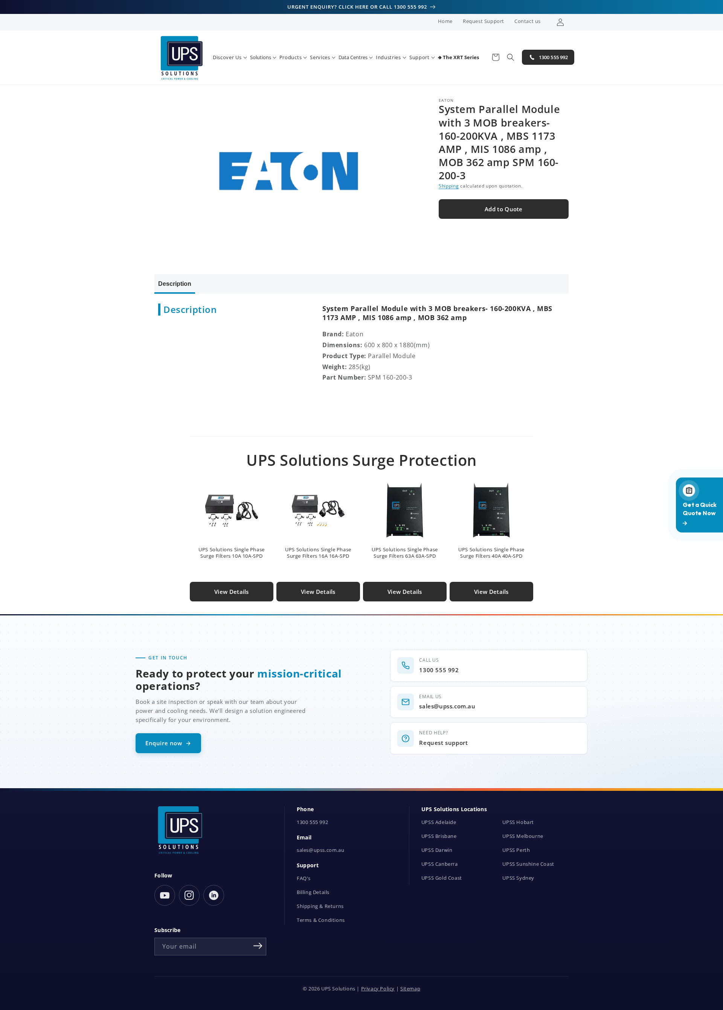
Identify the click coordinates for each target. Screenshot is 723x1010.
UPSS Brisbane (439, 836)
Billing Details (313, 892)
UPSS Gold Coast (441, 878)
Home (445, 21)
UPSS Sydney (518, 878)
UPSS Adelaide (438, 822)
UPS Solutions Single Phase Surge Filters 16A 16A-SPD (318, 552)
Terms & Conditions (321, 920)
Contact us (527, 21)
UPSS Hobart (518, 822)
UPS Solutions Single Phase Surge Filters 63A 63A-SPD (405, 552)
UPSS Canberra (439, 864)
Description (174, 284)
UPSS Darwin (437, 850)
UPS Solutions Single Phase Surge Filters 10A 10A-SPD (231, 552)
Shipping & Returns (320, 906)
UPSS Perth (516, 850)
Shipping (449, 186)
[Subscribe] (258, 946)
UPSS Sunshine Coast (528, 864)
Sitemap (410, 989)
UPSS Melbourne (522, 836)
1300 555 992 (312, 822)
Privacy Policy (378, 989)
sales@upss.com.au (320, 850)
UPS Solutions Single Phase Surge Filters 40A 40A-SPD (491, 552)
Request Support (483, 21)
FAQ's (304, 878)
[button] (230, 57)
